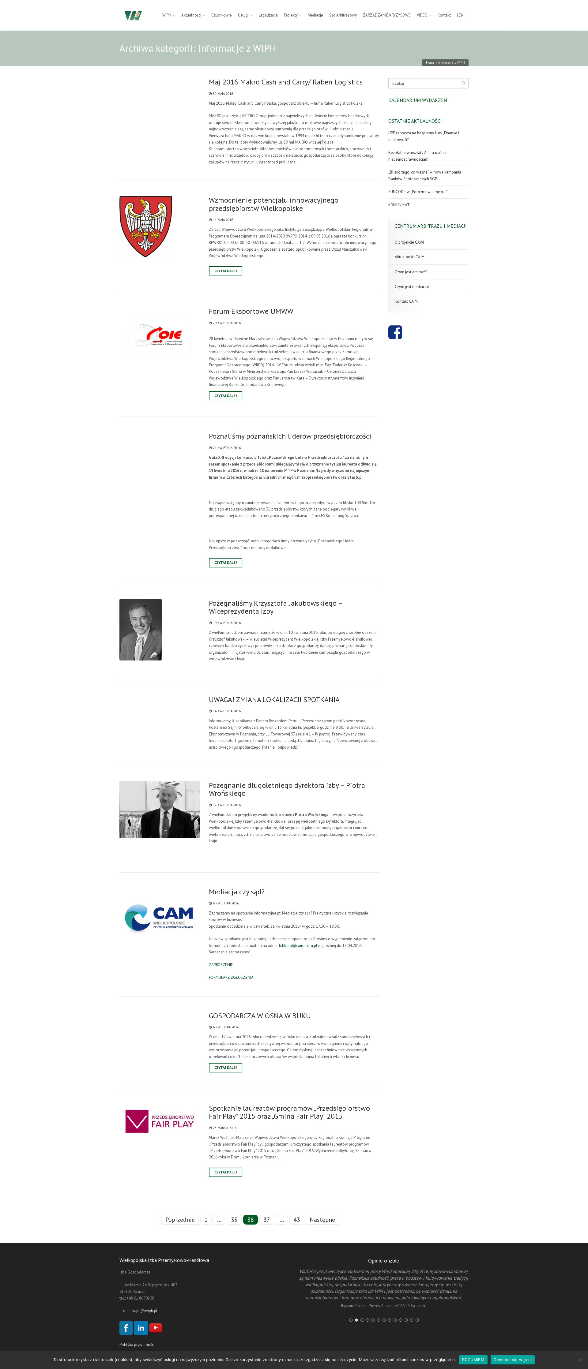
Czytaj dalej (225, 270)
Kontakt (444, 15)
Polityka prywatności (137, 1344)
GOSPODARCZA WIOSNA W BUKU (260, 1016)
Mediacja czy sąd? (237, 892)
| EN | (461, 15)
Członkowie (221, 15)
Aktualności (191, 15)
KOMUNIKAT (399, 205)
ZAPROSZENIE (221, 964)
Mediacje (315, 15)
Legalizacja (268, 15)
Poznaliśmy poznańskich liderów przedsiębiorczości (290, 436)
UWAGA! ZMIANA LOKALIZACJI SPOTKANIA (274, 700)
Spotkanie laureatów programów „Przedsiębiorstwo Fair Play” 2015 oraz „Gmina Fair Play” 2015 (289, 1112)
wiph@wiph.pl (144, 1310)
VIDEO (422, 15)
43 (296, 1220)
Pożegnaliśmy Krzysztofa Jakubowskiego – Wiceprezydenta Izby (275, 607)
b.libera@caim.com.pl (298, 945)
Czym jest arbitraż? (411, 272)
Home (430, 62)
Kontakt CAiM (406, 301)
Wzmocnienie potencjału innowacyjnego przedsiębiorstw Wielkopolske (273, 204)
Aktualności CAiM (409, 257)
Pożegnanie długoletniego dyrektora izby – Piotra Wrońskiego (287, 789)
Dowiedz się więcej (513, 1359)
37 (266, 1220)
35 (234, 1220)
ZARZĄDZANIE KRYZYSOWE (387, 15)
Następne (322, 1220)
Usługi (243, 15)
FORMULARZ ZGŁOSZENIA (231, 977)
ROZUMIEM (473, 1359)
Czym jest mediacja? (412, 286)
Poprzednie (180, 1220)
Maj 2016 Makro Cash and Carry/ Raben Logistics (286, 82)
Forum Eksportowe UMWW (251, 311)
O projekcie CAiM (409, 242)
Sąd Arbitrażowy (343, 15)
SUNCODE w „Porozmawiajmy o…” (418, 191)
